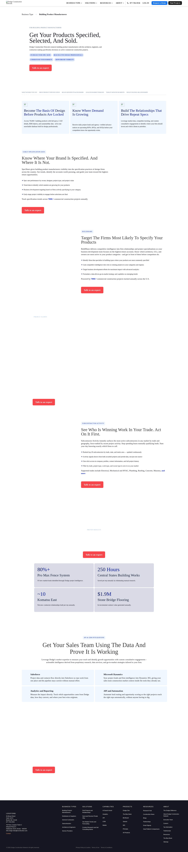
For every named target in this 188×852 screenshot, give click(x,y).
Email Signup (147, 825)
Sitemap (165, 842)
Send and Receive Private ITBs (90, 817)
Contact (8, 833)
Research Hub (147, 810)
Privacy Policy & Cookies (83, 847)
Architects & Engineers (69, 827)
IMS (124, 825)
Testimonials (167, 831)
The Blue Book (127, 814)
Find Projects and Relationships (87, 811)
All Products (126, 832)
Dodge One (126, 810)
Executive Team (168, 820)
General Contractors (68, 820)
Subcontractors (66, 823)
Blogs (145, 818)
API (104, 818)
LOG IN (146, 3)
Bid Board (126, 818)
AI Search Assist (107, 810)
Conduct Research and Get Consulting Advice (90, 828)
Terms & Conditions (106, 847)
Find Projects (175, 3)
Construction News (148, 814)
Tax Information (167, 827)
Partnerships (147, 821)
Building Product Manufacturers (67, 811)
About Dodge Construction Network (171, 815)
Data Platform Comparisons (151, 829)
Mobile (105, 825)
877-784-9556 (135, 3)
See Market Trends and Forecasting (89, 823)
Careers (165, 823)
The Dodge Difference (169, 810)
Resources (166, 834)
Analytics (105, 814)
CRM (104, 821)
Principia (125, 829)
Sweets (125, 821)
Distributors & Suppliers (69, 816)
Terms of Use (95, 847)
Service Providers (67, 831)
